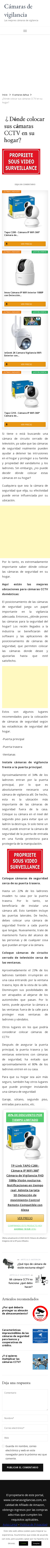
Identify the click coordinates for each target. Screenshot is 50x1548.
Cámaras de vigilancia (18, 10)
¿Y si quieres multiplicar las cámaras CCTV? (11, 1359)
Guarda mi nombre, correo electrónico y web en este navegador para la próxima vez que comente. (26, 1452)
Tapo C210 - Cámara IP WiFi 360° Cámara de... (22, 414)
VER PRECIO (26, 244)
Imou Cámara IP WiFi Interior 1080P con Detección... (23, 294)
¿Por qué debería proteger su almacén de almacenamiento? (15, 1310)
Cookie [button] (23, 1543)
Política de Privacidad (33, 1524)
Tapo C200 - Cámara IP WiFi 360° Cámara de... (22, 234)
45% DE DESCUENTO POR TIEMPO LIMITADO (25, 1117)
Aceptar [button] (36, 1543)
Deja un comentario (25, 184)
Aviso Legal (10, 1524)
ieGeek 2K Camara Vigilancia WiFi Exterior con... (23, 354)
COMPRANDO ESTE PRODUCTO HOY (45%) (25, 1227)
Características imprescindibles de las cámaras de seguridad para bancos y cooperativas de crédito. (15, 1337)
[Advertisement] (25, 62)
